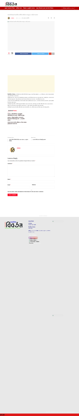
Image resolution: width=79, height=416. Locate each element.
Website (34, 184)
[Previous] (16, 127)
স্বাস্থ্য (37, 8)
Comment (10, 163)
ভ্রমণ (44, 8)
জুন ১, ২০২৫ (18, 18)
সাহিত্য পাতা (19, 8)
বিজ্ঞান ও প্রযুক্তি (27, 8)
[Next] (19, 127)
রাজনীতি (27, 18)
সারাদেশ (10, 8)
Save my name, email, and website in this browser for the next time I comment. (26, 191)
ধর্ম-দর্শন (48, 8)
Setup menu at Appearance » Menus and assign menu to (60, 412)
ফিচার (51, 8)
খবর (22, 18)
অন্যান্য (33, 8)
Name (9, 179)
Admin (12, 18)
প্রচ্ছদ (6, 8)
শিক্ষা (13, 8)
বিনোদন (41, 8)
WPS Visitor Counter (37, 243)
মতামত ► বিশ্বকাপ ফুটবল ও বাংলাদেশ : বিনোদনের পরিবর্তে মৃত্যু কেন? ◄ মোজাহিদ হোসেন (16, 119)
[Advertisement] (31, 65)
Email (9, 185)
